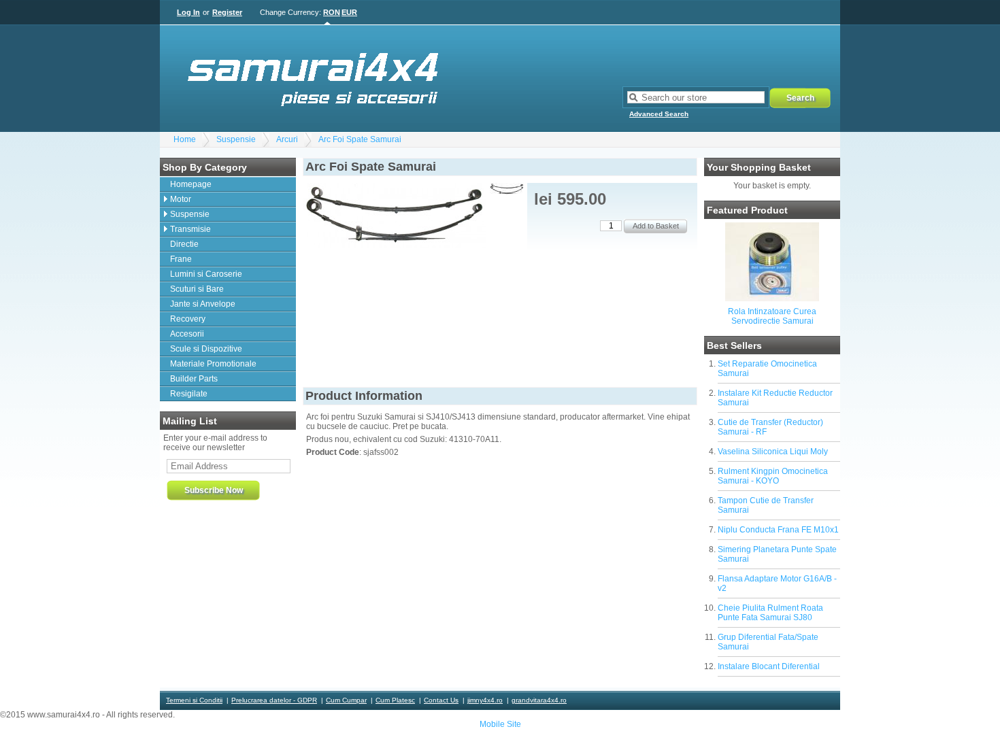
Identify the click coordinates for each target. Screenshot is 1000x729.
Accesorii (187, 334)
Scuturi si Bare (197, 289)
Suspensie (236, 139)
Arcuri (287, 139)
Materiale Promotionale (213, 364)
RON (331, 12)
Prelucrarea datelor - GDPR (274, 700)
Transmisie (190, 229)
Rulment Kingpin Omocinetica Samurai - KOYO (773, 476)
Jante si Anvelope (202, 304)
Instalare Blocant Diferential (769, 666)
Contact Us (441, 700)
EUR (349, 12)
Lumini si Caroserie (206, 274)
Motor (180, 199)
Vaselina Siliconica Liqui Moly (773, 451)
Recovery (187, 319)
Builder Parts (194, 379)
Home (184, 139)
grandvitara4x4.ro (539, 700)
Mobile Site (500, 724)
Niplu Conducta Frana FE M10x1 (778, 530)
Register (227, 12)
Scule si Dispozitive (206, 349)
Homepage (191, 184)
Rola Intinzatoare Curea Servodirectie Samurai (772, 316)
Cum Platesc (395, 700)
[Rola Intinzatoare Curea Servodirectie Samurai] (772, 298)
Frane (181, 259)
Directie (184, 244)
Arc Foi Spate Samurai (359, 139)
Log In (188, 12)
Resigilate (188, 394)
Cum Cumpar (346, 700)
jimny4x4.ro (485, 700)
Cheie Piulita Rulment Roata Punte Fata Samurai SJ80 (770, 612)
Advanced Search (658, 114)
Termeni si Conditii (194, 700)
